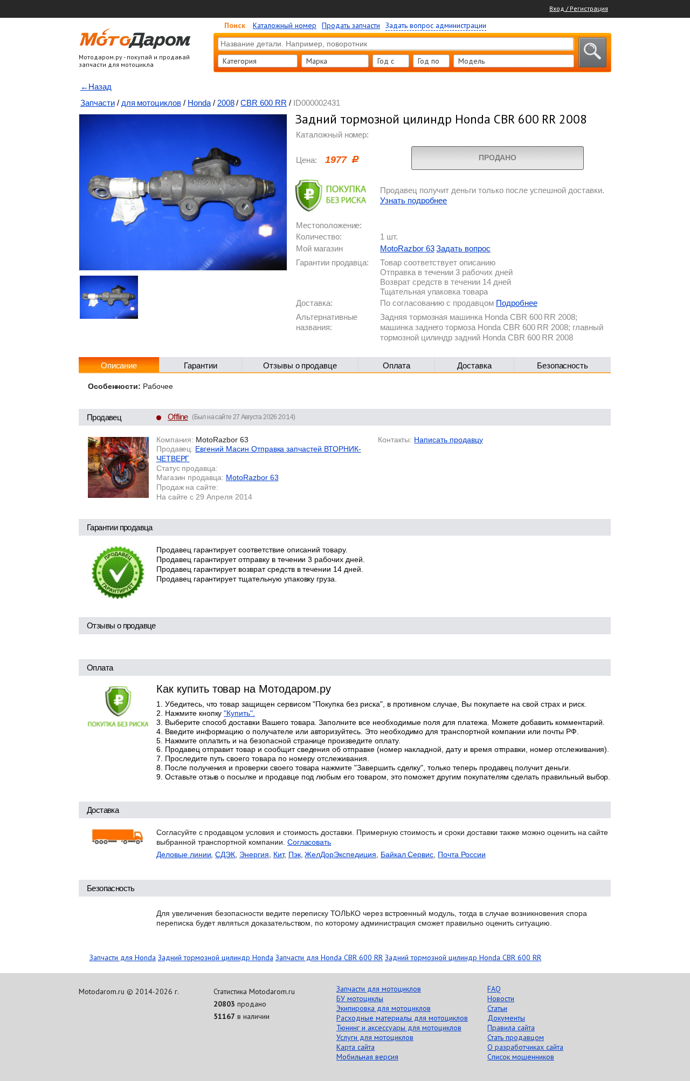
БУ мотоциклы (359, 998)
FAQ (494, 989)
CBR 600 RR (263, 102)
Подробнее (516, 302)
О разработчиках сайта (525, 1047)
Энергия (254, 854)
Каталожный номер (284, 25)
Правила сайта (511, 1027)
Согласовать (309, 842)
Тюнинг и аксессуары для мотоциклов (398, 1027)
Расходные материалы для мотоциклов (402, 1018)
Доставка (474, 365)
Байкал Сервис (407, 854)
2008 (225, 102)
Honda (199, 102)
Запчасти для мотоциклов (378, 989)
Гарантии (200, 365)
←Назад (96, 86)
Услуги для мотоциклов (374, 1037)
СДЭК (225, 854)
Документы (506, 1018)
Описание (119, 365)
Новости (500, 998)
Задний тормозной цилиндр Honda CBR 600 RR (463, 957)
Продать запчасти (351, 25)
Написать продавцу (448, 439)
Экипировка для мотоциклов (383, 1008)
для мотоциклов (151, 102)
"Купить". (239, 713)
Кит (278, 854)
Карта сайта (355, 1047)
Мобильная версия (367, 1057)
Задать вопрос (463, 248)
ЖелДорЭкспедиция (340, 854)
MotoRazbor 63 (407, 248)
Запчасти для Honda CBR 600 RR (329, 957)
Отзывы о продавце (300, 365)
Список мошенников (520, 1057)
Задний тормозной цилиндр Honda (215, 957)
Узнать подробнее (413, 200)
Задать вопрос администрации (435, 25)
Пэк (294, 854)
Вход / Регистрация (578, 8)
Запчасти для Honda (122, 957)
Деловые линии (183, 854)
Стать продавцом (515, 1037)
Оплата (397, 365)
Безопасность (563, 365)
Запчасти (97, 102)
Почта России (462, 854)
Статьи (497, 1008)
